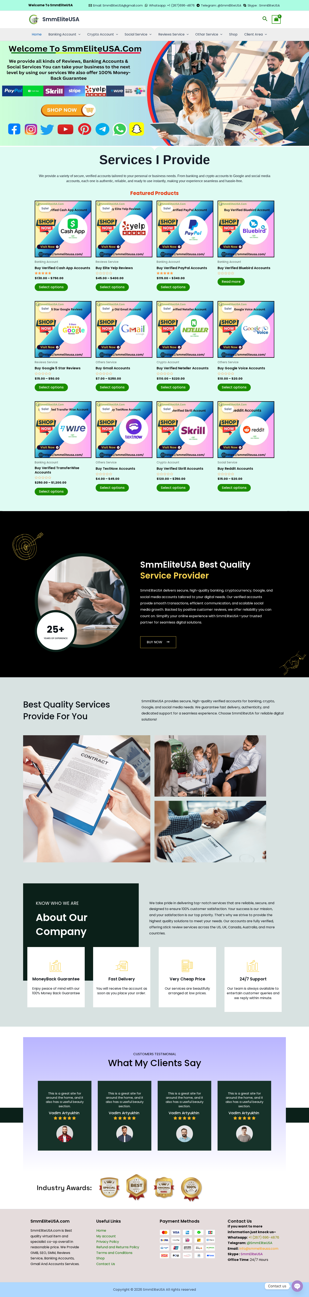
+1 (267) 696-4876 (263, 1237)
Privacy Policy (107, 1241)
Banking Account (62, 34)
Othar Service (206, 34)
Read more (231, 281)
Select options (51, 287)
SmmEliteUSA (60, 19)
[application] (78, 34)
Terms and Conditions (114, 1252)
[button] (265, 19)
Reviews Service (171, 34)
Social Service (136, 34)
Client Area (253, 34)
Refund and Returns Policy (117, 1247)
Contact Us (105, 1263)
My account (106, 1236)
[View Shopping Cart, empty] (276, 19)
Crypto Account (100, 34)
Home (37, 34)
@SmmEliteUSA (259, 1242)
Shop (233, 34)
